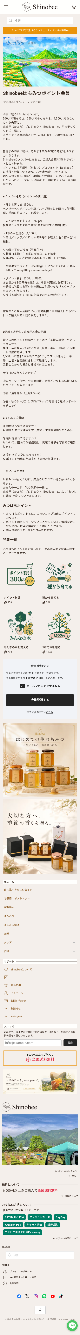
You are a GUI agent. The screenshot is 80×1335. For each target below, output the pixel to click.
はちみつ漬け (11, 924)
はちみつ (9, 916)
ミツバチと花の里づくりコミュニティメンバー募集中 (40, 30)
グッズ (8, 942)
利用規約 (30, 678)
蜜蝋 (6, 951)
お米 (6, 933)
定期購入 (9, 907)
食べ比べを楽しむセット (18, 889)
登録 (70, 1042)
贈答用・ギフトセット (17, 898)
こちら (49, 712)
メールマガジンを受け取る (43, 686)
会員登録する (40, 700)
